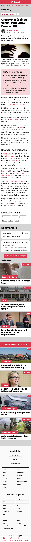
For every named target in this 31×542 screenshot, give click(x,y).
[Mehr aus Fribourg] (15, 344)
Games (5, 481)
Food (18, 505)
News (4, 469)
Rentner (7, 154)
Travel (18, 508)
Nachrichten (14, 119)
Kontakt (19, 523)
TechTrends (20, 511)
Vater (9, 203)
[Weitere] (18, 14)
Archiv (4, 487)
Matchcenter (20, 472)
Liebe (4, 502)
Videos (5, 478)
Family (4, 505)
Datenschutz (6, 526)
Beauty (5, 514)
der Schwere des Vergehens (15, 181)
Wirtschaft (19, 475)
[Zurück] (1, 2)
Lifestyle (5, 484)
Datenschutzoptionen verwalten (9, 528)
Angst (22, 127)
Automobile (6, 511)
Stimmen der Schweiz (23, 481)
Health (4, 499)
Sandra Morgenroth (12, 30)
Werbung (5, 520)
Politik (18, 469)
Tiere (4, 508)
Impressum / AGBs (22, 526)
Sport (4, 472)
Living (18, 499)
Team (18, 520)
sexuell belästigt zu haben (16, 104)
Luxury (19, 502)
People (5, 475)
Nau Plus (19, 478)
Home (3, 6)
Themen (19, 484)
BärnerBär (10, 6)
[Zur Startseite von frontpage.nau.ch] (15, 2)
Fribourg (17, 6)
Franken (17, 160)
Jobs (4, 523)
